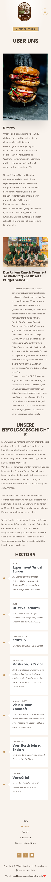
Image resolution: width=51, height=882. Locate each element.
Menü (25, 820)
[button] (25, 29)
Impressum (25, 837)
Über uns (25, 826)
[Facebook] (32, 855)
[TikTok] (25, 855)
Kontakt (25, 832)
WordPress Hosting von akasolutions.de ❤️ (25, 875)
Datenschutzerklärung (25, 843)
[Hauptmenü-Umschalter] (45, 11)
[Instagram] (19, 855)
